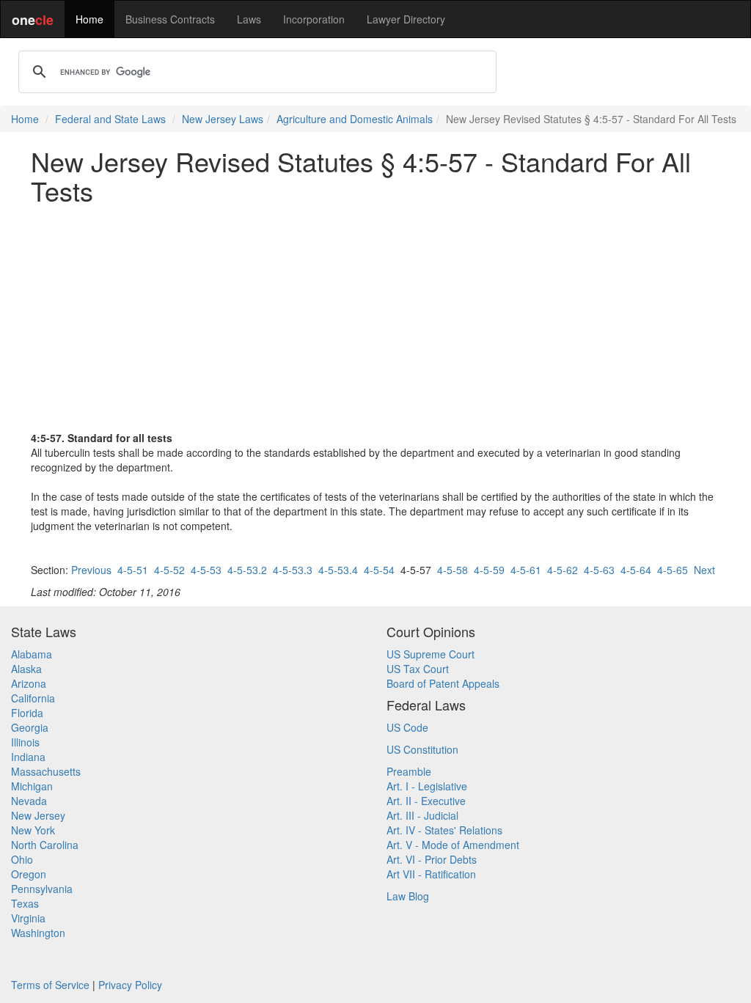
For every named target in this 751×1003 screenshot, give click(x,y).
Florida (27, 712)
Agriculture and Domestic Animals (354, 118)
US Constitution (422, 749)
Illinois (25, 742)
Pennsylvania (42, 888)
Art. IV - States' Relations (444, 830)
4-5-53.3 (292, 569)
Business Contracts (170, 19)
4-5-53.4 (338, 569)
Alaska (26, 668)
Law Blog (408, 896)
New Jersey (38, 815)
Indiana (28, 756)
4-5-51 (132, 569)
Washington (38, 932)
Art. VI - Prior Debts (432, 859)
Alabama (31, 654)
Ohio (22, 859)
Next (704, 569)
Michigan (32, 786)
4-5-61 (525, 569)
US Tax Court (418, 668)
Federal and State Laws (110, 118)
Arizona (28, 683)
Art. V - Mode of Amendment (453, 844)
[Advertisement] (375, 317)
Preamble (409, 771)
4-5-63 (599, 569)
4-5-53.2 (247, 569)
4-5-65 (672, 569)
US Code (407, 727)
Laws (249, 19)
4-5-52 (169, 569)
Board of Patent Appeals (443, 683)
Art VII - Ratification (431, 874)
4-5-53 (206, 569)
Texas (25, 903)
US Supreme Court (431, 654)
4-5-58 (452, 569)
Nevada (29, 800)
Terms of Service (50, 984)
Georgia (29, 727)
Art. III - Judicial (422, 815)
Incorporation (314, 19)
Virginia (28, 918)
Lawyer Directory (406, 19)
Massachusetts (46, 771)
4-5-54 (379, 569)
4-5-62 (562, 569)
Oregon (28, 874)
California (33, 698)
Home (89, 19)
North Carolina (44, 844)
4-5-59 (489, 569)
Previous (91, 569)
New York (33, 830)
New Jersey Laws (222, 118)
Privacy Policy (130, 984)
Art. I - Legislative (427, 786)
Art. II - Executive (426, 800)
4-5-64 (635, 569)
